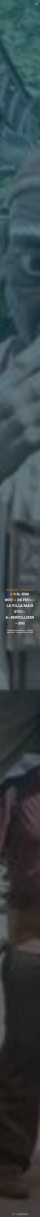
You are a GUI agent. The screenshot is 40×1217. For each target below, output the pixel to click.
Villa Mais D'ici (27, 590)
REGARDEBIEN (12, 590)
